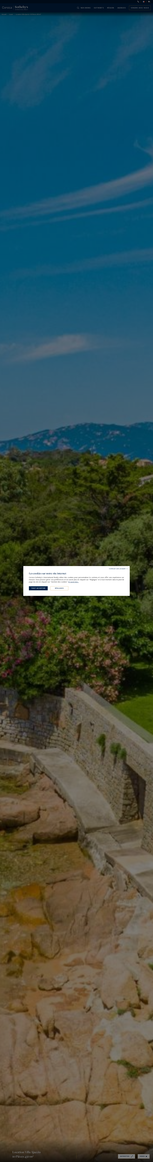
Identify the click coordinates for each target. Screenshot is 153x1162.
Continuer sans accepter (117, 569)
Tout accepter (38, 588)
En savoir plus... (73, 582)
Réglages (59, 588)
